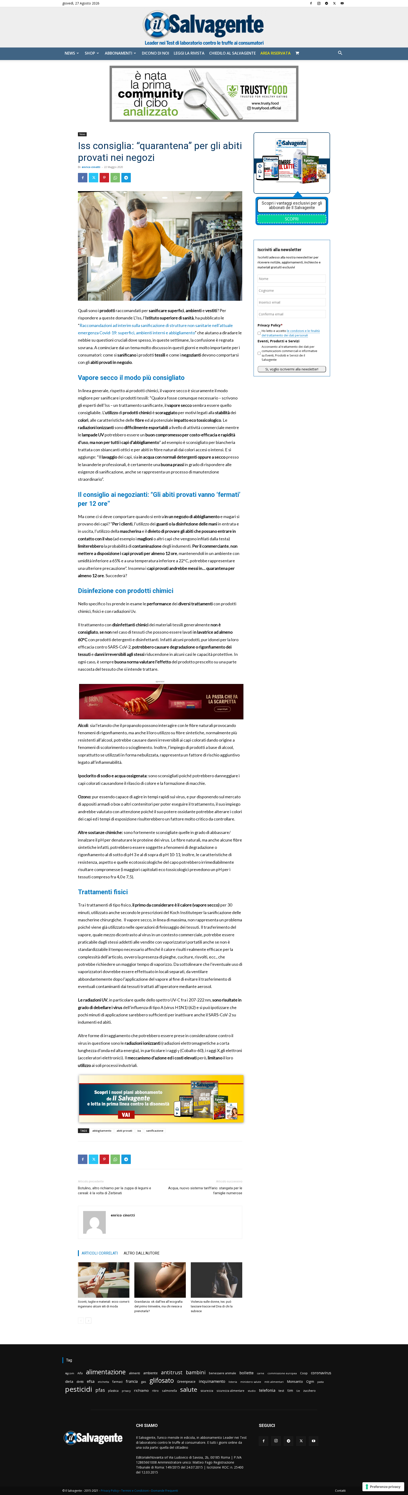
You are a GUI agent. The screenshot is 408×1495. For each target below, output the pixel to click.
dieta (69, 1381)
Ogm (310, 1381)
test (281, 1390)
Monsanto (295, 1381)
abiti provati (124, 1130)
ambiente (150, 1373)
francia (132, 1381)
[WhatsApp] (115, 177)
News (70, 53)
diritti (80, 1381)
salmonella (169, 1390)
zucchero (309, 1391)
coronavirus (321, 1372)
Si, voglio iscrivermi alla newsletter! (291, 369)
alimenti (134, 1373)
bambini (196, 1372)
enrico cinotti (91, 167)
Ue (298, 1390)
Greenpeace (186, 1381)
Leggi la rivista (189, 53)
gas (143, 1381)
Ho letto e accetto (291, 333)
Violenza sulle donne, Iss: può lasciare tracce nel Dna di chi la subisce (212, 1306)
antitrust (172, 1372)
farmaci (117, 1382)
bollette (246, 1372)
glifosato (161, 1380)
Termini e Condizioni (135, 1491)
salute (188, 1389)
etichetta (103, 1381)
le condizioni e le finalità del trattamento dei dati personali (291, 333)
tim (290, 1390)
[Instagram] (318, 3)
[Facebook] (310, 3)
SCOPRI (292, 219)
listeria (233, 1381)
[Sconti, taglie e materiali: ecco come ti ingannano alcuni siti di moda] (103, 1280)
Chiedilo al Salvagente (232, 53)
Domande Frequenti (164, 1491)
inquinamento (212, 1381)
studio (252, 1390)
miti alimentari (274, 1381)
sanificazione (154, 1130)
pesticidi (78, 1389)
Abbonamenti (118, 53)
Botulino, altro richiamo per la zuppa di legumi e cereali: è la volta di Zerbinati (114, 1190)
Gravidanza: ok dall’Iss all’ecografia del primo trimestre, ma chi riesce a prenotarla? (158, 1306)
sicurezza (206, 1391)
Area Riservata (275, 53)
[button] (340, 53)
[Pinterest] (104, 177)
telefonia (267, 1390)
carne (260, 1373)
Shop (90, 53)
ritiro (155, 1390)
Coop (304, 1373)
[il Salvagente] (204, 27)
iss (139, 1130)
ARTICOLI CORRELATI (100, 1253)
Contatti (340, 1491)
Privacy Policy (110, 1491)
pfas (100, 1390)
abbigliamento (101, 1130)
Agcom (69, 1373)
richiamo (141, 1390)
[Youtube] (342, 3)
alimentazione (106, 1371)
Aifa (80, 1373)
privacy (126, 1390)
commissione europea (282, 1373)
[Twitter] (334, 3)
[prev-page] (81, 1320)
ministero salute (250, 1381)
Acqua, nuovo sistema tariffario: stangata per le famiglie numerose (205, 1190)
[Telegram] (326, 3)
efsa (90, 1381)
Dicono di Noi (155, 53)
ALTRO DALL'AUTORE (141, 1253)
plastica (113, 1391)
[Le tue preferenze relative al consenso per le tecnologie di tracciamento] (383, 1486)
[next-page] (88, 1320)
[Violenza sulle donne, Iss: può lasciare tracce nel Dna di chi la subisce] (216, 1280)
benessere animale (222, 1373)
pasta (320, 1381)
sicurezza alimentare (230, 1390)
